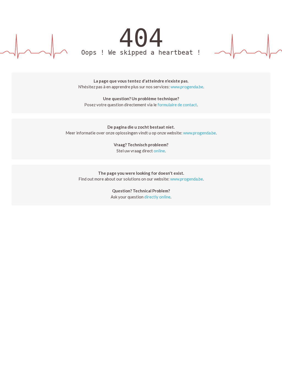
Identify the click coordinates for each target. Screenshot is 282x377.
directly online (157, 196)
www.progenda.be (186, 86)
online (159, 150)
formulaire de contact (177, 104)
